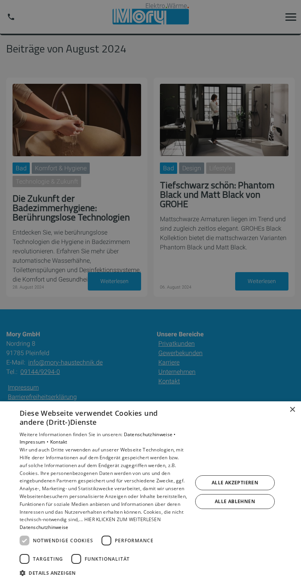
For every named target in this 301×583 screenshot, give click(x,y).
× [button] (292, 410)
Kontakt (58, 442)
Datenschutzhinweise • (150, 434)
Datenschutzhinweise (44, 527)
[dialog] (150, 492)
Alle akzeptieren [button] (235, 482)
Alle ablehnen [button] (235, 501)
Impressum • (35, 442)
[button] (103, 572)
